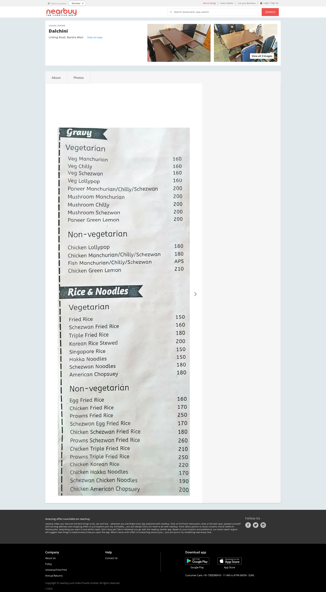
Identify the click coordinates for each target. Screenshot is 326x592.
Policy (48, 564)
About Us (50, 558)
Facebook (248, 525)
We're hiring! (209, 3)
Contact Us (111, 558)
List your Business (246, 3)
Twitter (255, 525)
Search (270, 12)
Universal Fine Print (56, 569)
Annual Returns (54, 575)
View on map (94, 37)
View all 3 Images (262, 56)
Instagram (263, 525)
